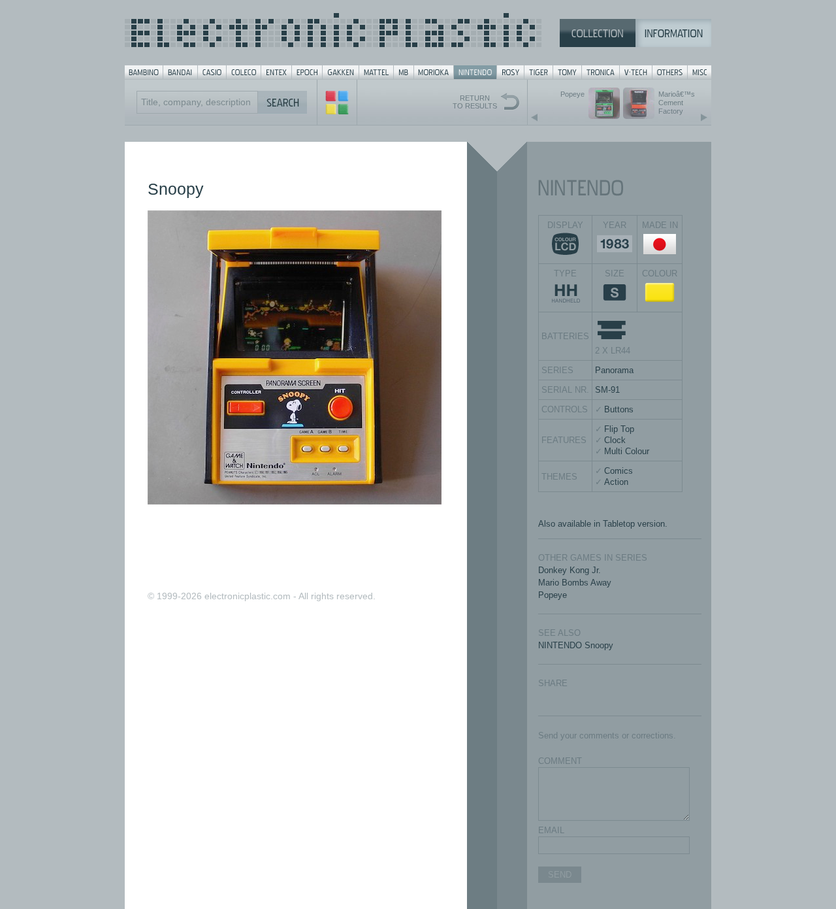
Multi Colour (626, 451)
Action (616, 482)
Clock (615, 440)
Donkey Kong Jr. (569, 570)
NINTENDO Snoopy (575, 645)
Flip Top (619, 429)
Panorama (614, 370)
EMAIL (551, 830)
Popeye (552, 595)
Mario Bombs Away (574, 582)
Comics (618, 471)
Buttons (619, 409)
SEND (559, 875)
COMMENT (560, 761)
